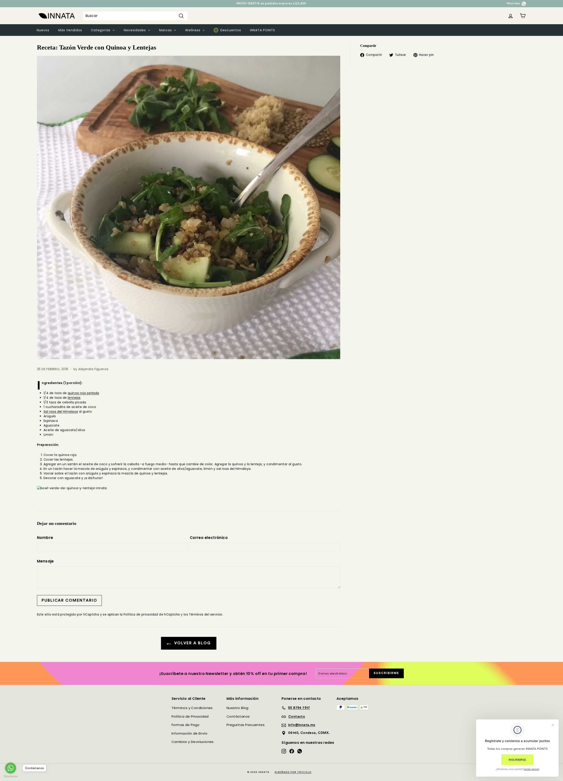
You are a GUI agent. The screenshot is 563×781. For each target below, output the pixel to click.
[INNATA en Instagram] (284, 751)
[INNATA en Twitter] (524, 3)
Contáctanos (238, 716)
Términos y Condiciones (192, 708)
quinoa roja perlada (83, 393)
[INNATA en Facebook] (291, 751)
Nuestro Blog (238, 708)
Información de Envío (189, 733)
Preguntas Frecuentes (246, 724)
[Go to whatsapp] (10, 768)
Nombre (45, 537)
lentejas (74, 397)
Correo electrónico (209, 537)
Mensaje (45, 561)
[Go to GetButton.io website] (11, 776)
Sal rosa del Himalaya (61, 411)
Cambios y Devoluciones (193, 741)
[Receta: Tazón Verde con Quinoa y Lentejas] (188, 207)
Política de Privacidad (190, 716)
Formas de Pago (186, 724)
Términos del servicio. (206, 614)
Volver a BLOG (192, 643)
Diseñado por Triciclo (293, 772)
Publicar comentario (69, 600)
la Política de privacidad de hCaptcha (150, 614)
